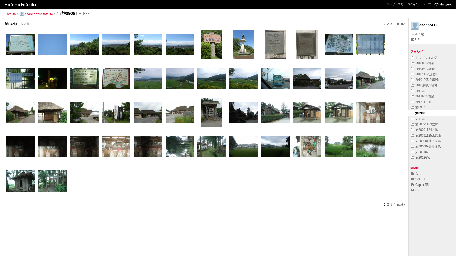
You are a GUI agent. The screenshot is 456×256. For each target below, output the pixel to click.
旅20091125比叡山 (428, 135)
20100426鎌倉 (425, 69)
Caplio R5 (422, 185)
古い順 (24, 24)
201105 (420, 91)
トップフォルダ (426, 57)
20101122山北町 (426, 74)
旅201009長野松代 (428, 146)
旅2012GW (422, 157)
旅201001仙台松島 (428, 141)
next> (401, 24)
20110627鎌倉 (425, 96)
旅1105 (420, 119)
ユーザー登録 (395, 4)
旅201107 (421, 152)
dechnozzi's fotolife (38, 14)
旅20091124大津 (426, 130)
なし (418, 173)
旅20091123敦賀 (426, 124)
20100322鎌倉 (425, 63)
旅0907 (420, 107)
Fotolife (10, 14)
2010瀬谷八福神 (426, 85)
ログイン (413, 4)
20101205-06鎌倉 (427, 80)
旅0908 (420, 113)
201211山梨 (423, 102)
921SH (420, 179)
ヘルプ (427, 4)
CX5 (418, 39)
